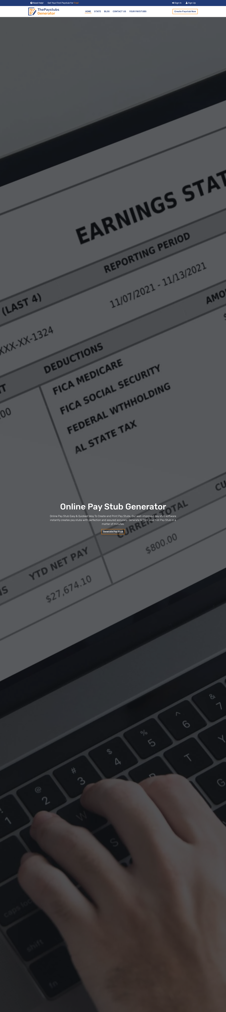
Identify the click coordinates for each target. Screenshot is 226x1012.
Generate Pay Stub (113, 531)
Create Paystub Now (185, 11)
